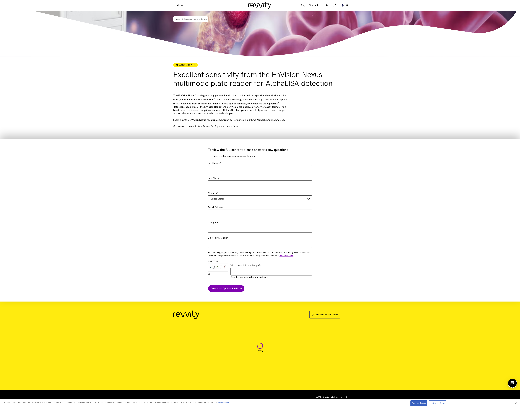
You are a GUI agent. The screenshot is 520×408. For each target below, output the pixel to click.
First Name (214, 163)
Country (212, 193)
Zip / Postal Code (217, 237)
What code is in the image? (245, 265)
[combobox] (260, 198)
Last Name (213, 178)
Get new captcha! (209, 274)
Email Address (215, 207)
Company (213, 222)
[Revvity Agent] (512, 383)
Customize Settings (437, 403)
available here (286, 255)
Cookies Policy (223, 402)
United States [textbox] (217, 198)
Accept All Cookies (419, 403)
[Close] (516, 403)
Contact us (315, 5)
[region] (260, 403)
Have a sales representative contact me (234, 155)
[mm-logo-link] (260, 5)
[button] (327, 5)
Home (178, 18)
